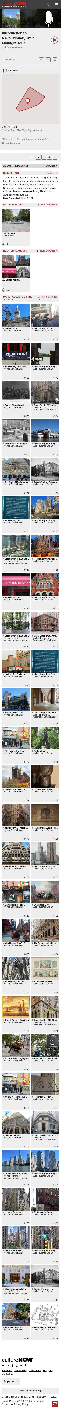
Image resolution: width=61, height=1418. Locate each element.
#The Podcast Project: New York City (30, 139)
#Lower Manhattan (11, 143)
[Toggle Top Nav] (49, 4)
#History (6, 139)
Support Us (11, 1381)
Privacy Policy (21, 1404)
